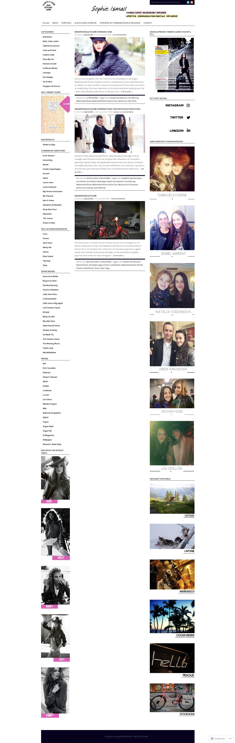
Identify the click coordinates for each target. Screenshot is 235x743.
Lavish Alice (48, 182)
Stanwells (47, 214)
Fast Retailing (133, 98)
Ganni (45, 178)
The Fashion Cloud (51, 339)
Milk (45, 408)
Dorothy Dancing (50, 285)
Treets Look (48, 348)
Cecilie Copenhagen (52, 169)
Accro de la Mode (50, 276)
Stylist (45, 417)
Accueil (46, 23)
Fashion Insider (49, 64)
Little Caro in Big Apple (53, 303)
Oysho (46, 252)
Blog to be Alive (50, 281)
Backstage (102, 181)
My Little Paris (49, 321)
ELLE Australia (49, 368)
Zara (45, 265)
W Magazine (48, 435)
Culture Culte (48, 55)
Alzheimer (47, 37)
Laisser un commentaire (123, 112)
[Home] (118, 9)
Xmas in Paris (49, 223)
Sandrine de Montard (52, 205)
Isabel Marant (115, 265)
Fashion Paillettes (51, 290)
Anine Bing (47, 160)
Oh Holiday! (48, 77)
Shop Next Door (50, 209)
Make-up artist (123, 185)
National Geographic (52, 413)
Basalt (45, 164)
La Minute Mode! (50, 68)
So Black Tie (48, 334)
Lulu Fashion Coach (51, 308)
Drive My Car (48, 59)
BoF (44, 363)
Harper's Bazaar (50, 377)
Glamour (46, 372)
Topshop (47, 261)
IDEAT (45, 381)
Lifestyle (47, 73)
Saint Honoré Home (51, 326)
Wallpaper (47, 440)
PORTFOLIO (66, 23)
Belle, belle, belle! (51, 41)
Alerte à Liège (49, 144)
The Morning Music (51, 343)
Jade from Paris (50, 294)
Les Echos (47, 399)
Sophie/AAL (88, 35)
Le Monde (47, 390)
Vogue (46, 422)
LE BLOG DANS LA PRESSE (85, 23)
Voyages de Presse (51, 86)
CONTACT (148, 23)
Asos (45, 234)
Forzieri (46, 173)
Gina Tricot (47, 243)
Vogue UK (47, 431)
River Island (48, 256)
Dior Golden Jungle (95, 265)
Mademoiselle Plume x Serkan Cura (93, 32)
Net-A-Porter (48, 200)
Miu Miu (140, 265)
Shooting (89, 188)
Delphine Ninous (82, 265)
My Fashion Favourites (53, 191)
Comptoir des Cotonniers (118, 98)
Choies (46, 238)
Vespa (102, 268)
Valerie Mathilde (100, 188)
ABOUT (55, 23)
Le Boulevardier (49, 299)
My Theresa (48, 196)
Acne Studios (49, 155)
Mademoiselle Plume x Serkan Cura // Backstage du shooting (107, 109)
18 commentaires (118, 199)
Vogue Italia (48, 426)
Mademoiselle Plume (83, 101)
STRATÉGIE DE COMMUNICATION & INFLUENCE (120, 23)
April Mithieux (92, 181)
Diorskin (106, 265)
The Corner (48, 218)
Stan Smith (132, 101)
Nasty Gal (47, 247)
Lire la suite (127, 91)
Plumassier (134, 185)
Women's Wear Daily (52, 444)
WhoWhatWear (49, 352)
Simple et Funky (50, 330)
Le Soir (46, 395)
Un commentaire (119, 35)
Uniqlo (96, 268)
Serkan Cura (122, 101)
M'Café (46, 312)
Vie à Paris (47, 82)
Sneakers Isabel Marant (85, 268)
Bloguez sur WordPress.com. (57, 739)
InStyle (46, 386)
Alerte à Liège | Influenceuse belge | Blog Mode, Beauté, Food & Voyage (75, 736)
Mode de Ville (49, 317)
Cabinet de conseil (51, 46)
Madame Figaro (50, 404)
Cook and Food (49, 50)
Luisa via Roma (49, 187)
